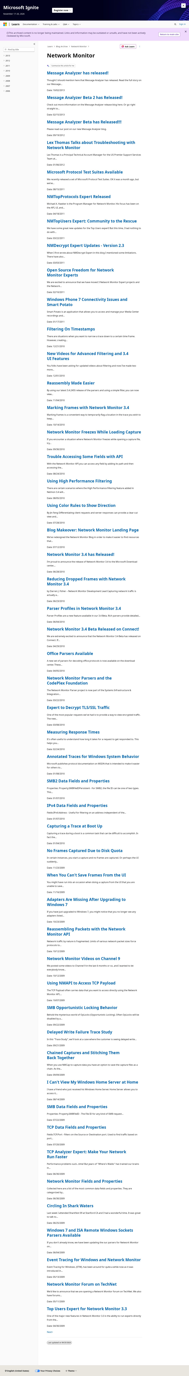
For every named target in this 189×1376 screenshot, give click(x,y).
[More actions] (139, 46)
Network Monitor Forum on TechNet (82, 1284)
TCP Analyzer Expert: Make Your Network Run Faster (86, 1154)
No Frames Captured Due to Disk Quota (85, 850)
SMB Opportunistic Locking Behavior (82, 1007)
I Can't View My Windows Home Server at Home (92, 1082)
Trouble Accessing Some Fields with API (85, 456)
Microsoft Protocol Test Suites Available (85, 172)
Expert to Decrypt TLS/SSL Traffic (78, 707)
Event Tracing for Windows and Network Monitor (94, 1259)
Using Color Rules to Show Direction (81, 505)
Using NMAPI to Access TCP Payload (81, 983)
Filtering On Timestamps (71, 329)
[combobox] (19, 49)
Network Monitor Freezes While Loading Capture (94, 432)
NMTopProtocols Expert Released (79, 196)
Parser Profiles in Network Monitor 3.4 (84, 608)
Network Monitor (79, 46)
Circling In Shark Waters (70, 1205)
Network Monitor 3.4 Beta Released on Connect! (93, 629)
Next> (50, 1332)
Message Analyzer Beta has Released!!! (84, 121)
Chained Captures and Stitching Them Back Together (83, 1055)
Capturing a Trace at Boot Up (74, 826)
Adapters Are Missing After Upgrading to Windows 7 (86, 902)
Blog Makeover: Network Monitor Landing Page (93, 530)
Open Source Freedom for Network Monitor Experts (80, 272)
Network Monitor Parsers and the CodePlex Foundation (79, 680)
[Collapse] (34, 44)
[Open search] (175, 24)
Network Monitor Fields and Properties (84, 1181)
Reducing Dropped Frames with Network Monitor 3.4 (86, 581)
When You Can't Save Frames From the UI (86, 875)
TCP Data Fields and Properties (76, 1127)
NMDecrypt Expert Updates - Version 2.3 (85, 245)
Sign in (182, 24)
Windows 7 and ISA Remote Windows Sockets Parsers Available (90, 1232)
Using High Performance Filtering (79, 481)
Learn (50, 46)
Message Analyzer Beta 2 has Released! (84, 97)
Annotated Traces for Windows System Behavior (93, 756)
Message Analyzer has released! (77, 73)
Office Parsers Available (70, 653)
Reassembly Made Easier (71, 383)
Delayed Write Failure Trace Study (79, 1032)
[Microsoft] (5, 24)
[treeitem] (19, 55)
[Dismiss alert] (183, 5)
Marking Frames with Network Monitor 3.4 (88, 407)
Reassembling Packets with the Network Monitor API (86, 931)
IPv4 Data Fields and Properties (77, 805)
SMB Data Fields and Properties (77, 1106)
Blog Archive (62, 46)
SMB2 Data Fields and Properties (78, 780)
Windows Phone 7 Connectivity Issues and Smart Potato (87, 302)
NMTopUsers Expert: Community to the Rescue (92, 221)
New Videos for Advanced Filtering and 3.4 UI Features (87, 356)
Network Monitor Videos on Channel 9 (83, 958)
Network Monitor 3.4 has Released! (80, 554)
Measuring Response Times (73, 732)
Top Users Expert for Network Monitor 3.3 (87, 1308)
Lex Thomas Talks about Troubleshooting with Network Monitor (91, 145)
